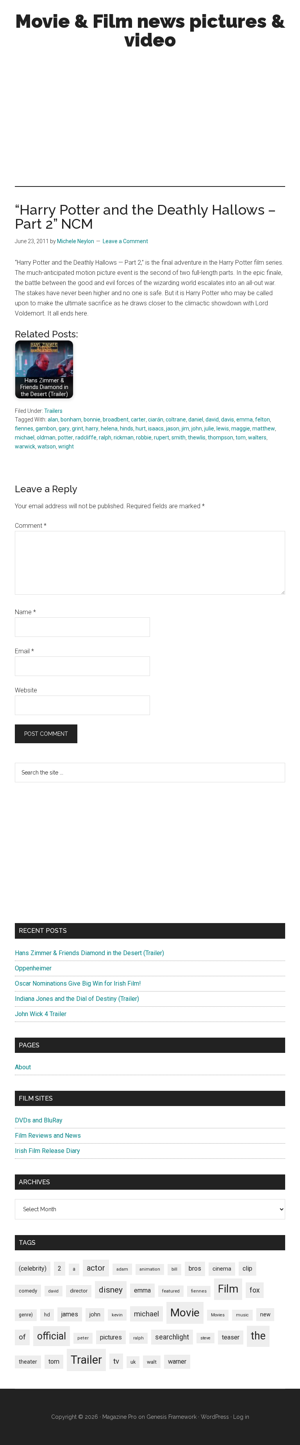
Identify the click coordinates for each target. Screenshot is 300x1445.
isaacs (156, 428)
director (79, 1291)
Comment (30, 525)
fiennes (24, 428)
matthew (263, 428)
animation (149, 1269)
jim (185, 428)
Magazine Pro (119, 1417)
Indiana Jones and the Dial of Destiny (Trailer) (77, 998)
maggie (240, 428)
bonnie (92, 419)
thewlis (196, 437)
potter (65, 437)
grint (77, 428)
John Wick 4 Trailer (40, 1014)
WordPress (215, 1417)
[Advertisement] (150, 119)
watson (47, 446)
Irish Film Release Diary (47, 1151)
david (212, 419)
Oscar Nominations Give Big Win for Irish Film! (78, 983)
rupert (161, 437)
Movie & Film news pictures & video (150, 30)
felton (262, 419)
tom (241, 437)
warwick (25, 446)
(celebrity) (32, 1268)
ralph (105, 437)
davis (227, 419)
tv (116, 1361)
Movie (185, 1312)
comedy (28, 1291)
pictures (111, 1337)
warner (177, 1361)
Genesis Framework (171, 1417)
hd (47, 1315)
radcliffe (85, 437)
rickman (124, 437)
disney (111, 1289)
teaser (230, 1337)
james (69, 1314)
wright (66, 446)
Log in (241, 1417)
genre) (26, 1315)
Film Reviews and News (48, 1135)
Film (228, 1288)
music (242, 1315)
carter (138, 419)
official (51, 1336)
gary (64, 428)
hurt (141, 428)
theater (28, 1362)
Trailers (53, 411)
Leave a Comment (125, 241)
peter (83, 1338)
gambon (46, 428)
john (196, 428)
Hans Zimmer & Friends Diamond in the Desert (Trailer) (89, 953)
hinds (126, 428)
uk (133, 1362)
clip (247, 1268)
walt (152, 1362)
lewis (222, 428)
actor (96, 1268)
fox (255, 1290)
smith (178, 437)
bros (195, 1268)
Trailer (86, 1359)
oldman (46, 437)
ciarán (155, 419)
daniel (195, 419)
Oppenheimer (33, 968)
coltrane (176, 419)
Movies (218, 1315)
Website (26, 690)
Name (25, 612)
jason (172, 428)
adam (122, 1269)
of (22, 1337)
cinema (221, 1269)
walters (257, 437)
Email (24, 651)
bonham (71, 419)
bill (174, 1269)
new (265, 1314)
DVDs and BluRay (38, 1120)
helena (109, 428)
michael (24, 437)
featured (171, 1291)
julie (209, 428)
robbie (144, 437)
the (258, 1336)
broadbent (116, 419)
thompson (220, 437)
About (23, 1067)
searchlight (172, 1337)
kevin (117, 1315)
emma (244, 419)
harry (92, 428)
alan (53, 419)
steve (205, 1338)
